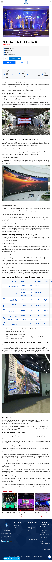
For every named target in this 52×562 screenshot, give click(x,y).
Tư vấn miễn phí (21, 62)
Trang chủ (4, 39)
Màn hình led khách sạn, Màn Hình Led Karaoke (41, 513)
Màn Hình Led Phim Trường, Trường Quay (24, 513)
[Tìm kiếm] (50, 2)
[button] (2, 2)
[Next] (50, 506)
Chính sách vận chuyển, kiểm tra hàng (32, 528)
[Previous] (2, 506)
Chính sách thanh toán (32, 530)
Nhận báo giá (9, 62)
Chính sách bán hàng (32, 532)
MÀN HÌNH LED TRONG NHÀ (11, 39)
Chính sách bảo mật (31, 537)
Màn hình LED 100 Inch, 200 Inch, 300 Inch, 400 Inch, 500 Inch (9, 513)
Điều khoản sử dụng (31, 535)
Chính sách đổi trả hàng (32, 539)
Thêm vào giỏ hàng (15, 58)
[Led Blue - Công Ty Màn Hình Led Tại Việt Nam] (26, 2)
